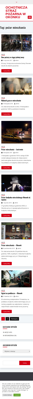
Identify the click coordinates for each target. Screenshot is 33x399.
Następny (14, 319)
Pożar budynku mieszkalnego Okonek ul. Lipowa (16, 198)
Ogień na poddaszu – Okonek (11, 293)
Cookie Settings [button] (7, 395)
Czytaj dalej (6, 71)
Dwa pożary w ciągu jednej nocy (12, 57)
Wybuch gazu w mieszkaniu (11, 100)
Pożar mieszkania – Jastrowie (12, 149)
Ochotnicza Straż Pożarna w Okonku (16, 12)
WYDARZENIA (9, 335)
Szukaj (25, 363)
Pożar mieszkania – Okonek (11, 245)
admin (17, 60)
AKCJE (3, 54)
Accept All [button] (17, 395)
